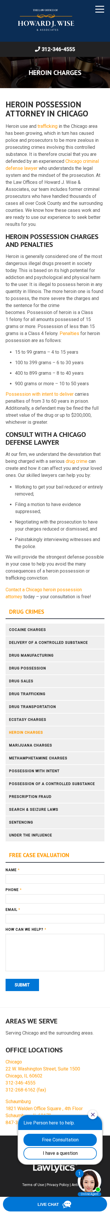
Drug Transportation (32, 707)
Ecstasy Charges (27, 720)
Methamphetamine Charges (38, 758)
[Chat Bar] (55, 1204)
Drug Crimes (26, 611)
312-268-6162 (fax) (26, 1090)
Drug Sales (21, 681)
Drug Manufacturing (31, 655)
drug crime (77, 461)
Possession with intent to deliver (40, 394)
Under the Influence (30, 835)
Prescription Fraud (30, 797)
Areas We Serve (31, 1021)
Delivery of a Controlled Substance (48, 643)
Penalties (69, 333)
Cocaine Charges (27, 630)
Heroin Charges (26, 732)
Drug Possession (27, 668)
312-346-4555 (58, 49)
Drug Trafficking (27, 694)
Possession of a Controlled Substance (52, 784)
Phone (14, 890)
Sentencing (21, 822)
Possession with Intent (34, 771)
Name (13, 870)
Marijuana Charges (30, 745)
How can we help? (26, 929)
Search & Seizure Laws (33, 810)
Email (13, 910)
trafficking (47, 126)
